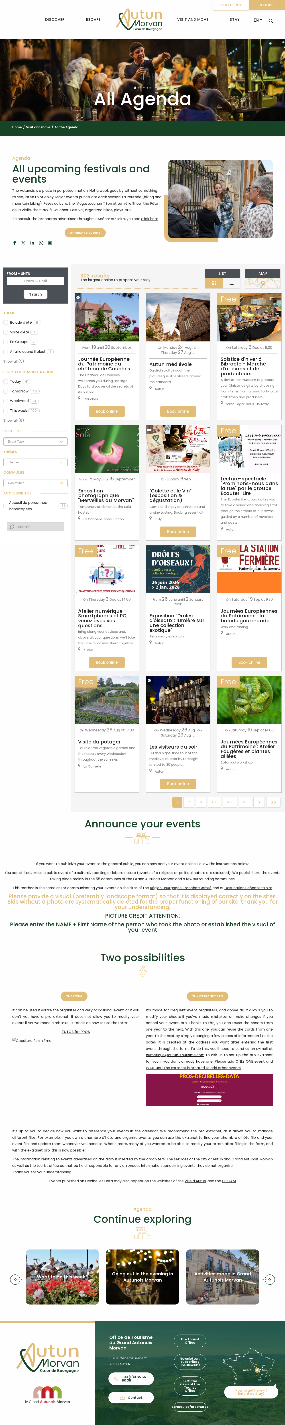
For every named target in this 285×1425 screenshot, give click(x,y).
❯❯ (273, 802)
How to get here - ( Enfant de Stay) (251, 1392)
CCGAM (229, 1181)
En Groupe (22, 341)
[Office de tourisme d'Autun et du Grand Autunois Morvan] (139, 19)
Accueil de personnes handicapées (37, 506)
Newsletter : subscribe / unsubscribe (190, 1361)
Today (19, 381)
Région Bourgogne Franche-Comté (181, 887)
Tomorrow (23, 391)
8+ (214, 802)
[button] (271, 20)
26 (245, 802)
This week (23, 410)
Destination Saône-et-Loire (248, 887)
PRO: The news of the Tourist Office (190, 1386)
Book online (107, 411)
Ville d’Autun (195, 1181)
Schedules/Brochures (190, 1407)
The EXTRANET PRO (207, 996)
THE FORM (74, 996)
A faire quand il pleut (30, 351)
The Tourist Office (190, 1341)
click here (149, 218)
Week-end (23, 400)
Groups (267, 5)
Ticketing (231, 5)
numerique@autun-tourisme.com (175, 1055)
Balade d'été (24, 322)
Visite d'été (22, 332)
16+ (230, 802)
